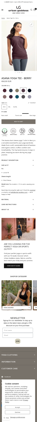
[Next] (22, 72)
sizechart (32, 190)
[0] (34, 10)
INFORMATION (8, 362)
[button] (13, 265)
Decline (17, 412)
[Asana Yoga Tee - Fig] (4, 90)
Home (3, 18)
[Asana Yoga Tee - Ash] (23, 97)
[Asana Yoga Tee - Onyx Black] (29, 90)
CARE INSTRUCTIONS (8, 204)
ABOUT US (5, 209)
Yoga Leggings (9, 307)
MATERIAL (5, 199)
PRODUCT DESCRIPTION (9, 160)
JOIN (17, 341)
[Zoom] (31, 24)
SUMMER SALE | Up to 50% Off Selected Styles (18, 2)
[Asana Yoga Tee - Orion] (11, 90)
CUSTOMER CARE (9, 368)
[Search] (31, 10)
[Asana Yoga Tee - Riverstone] (17, 97)
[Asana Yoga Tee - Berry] (23, 90)
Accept (17, 407)
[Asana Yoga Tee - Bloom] (11, 97)
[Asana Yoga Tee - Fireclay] (4, 97)
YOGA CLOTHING (9, 355)
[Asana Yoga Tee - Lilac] (29, 97)
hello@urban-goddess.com (19, 192)
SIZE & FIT (5, 165)
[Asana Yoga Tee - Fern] (17, 90)
